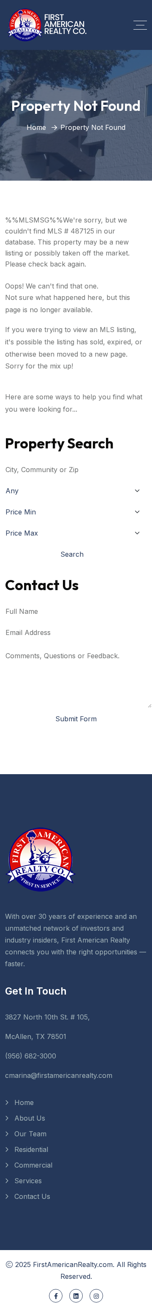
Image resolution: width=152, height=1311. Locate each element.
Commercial (33, 1165)
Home (36, 127)
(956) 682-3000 (30, 1056)
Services (28, 1180)
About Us (29, 1118)
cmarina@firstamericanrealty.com (58, 1075)
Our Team (30, 1134)
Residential (31, 1149)
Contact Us (32, 1196)
